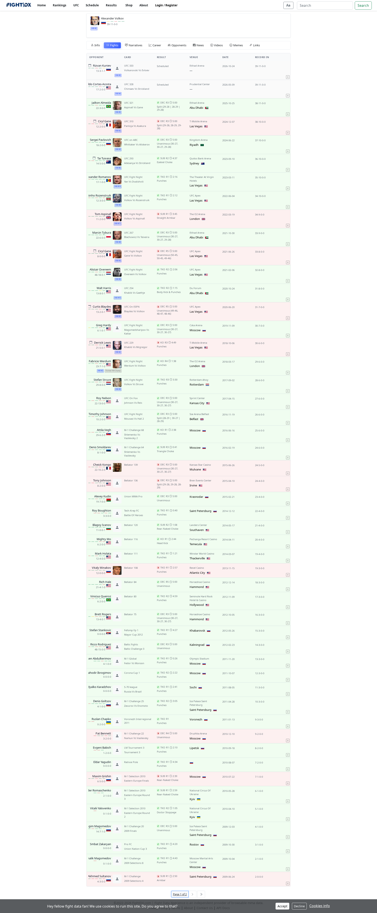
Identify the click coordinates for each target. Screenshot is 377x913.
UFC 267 (128, 232)
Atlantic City (197, 573)
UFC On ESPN (132, 306)
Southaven (197, 530)
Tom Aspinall (103, 214)
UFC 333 (128, 65)
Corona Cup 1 (132, 672)
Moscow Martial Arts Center (201, 860)
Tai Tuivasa (104, 158)
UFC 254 (128, 288)
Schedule (92, 5)
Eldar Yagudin (102, 762)
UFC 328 (128, 84)
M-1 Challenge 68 (134, 430)
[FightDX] (18, 5)
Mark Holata (103, 553)
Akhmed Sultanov (99, 876)
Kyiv (192, 799)
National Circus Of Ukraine (200, 792)
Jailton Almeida (101, 103)
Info (97, 45)
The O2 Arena (197, 214)
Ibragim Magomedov (97, 826)
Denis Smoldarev (100, 447)
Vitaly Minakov (101, 568)
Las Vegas (196, 126)
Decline (299, 906)
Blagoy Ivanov (102, 525)
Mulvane (195, 469)
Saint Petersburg (200, 511)
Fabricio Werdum (100, 361)
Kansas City (197, 403)
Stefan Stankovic (100, 630)
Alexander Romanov (98, 177)
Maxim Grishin (101, 776)
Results (111, 5)
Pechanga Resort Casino (203, 539)
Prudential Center (200, 84)
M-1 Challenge (132, 858)
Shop (128, 5)
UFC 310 (128, 121)
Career (157, 45)
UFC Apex (195, 195)
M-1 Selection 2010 (134, 776)
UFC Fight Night (133, 177)
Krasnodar (196, 497)
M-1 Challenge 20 (134, 826)
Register (171, 5)
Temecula (196, 544)
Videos (218, 45)
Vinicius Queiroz (100, 596)
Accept (282, 906)
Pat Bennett (103, 733)
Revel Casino (197, 567)
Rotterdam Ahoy (199, 379)
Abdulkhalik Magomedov (94, 858)
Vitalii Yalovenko (100, 808)
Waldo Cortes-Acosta (97, 84)
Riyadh (194, 145)
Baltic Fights (131, 644)
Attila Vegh (104, 430)
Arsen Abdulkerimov (98, 658)
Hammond (197, 587)
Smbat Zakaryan (100, 844)
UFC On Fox (131, 398)
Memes (238, 45)
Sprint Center (197, 398)
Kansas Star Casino (200, 464)
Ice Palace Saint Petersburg (198, 702)
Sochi (193, 687)
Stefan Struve (102, 380)
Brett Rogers (103, 614)
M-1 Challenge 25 (134, 701)
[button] (287, 70)
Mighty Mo (104, 539)
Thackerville (197, 558)
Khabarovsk (197, 630)
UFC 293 (128, 158)
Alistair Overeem (100, 269)
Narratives (135, 45)
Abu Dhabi (196, 108)
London (195, 219)
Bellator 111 (131, 553)
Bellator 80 (130, 596)
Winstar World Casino (202, 553)
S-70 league (130, 687)
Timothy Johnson (100, 414)
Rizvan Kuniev (102, 65)
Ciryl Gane (104, 121)
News (200, 45)
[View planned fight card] (89, 65)
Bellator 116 (131, 539)
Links (256, 45)
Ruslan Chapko (101, 719)
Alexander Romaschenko (95, 790)
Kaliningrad (197, 645)
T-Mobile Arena (198, 121)
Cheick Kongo (102, 465)
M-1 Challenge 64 (134, 447)
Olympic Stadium (199, 658)
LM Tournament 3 (134, 747)
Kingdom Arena (198, 139)
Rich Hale (105, 582)
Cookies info (319, 905)
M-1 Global (130, 658)
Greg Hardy (103, 325)
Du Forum (195, 288)
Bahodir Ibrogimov (98, 673)
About (143, 5)
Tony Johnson (102, 480)
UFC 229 (128, 342)
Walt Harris (104, 288)
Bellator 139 (131, 464)
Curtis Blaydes (102, 306)
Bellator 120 (131, 525)
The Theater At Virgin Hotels (202, 178)
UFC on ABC (131, 139)
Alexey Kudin (102, 496)
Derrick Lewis (102, 343)
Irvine (193, 485)
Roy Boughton (101, 510)
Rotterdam (197, 384)
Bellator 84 (130, 582)
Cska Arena (196, 325)
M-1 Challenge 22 (134, 733)
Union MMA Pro (133, 496)
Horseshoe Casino (200, 582)
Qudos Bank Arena (200, 158)
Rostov (194, 844)
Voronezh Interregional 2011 (137, 720)
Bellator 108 (131, 567)
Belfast (194, 419)
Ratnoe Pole (131, 762)
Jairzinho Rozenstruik (97, 195)
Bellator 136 (131, 480)
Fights (114, 45)
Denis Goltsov (102, 701)
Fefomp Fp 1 (131, 630)
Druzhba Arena (198, 733)
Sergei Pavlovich (100, 140)
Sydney (194, 163)
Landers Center (198, 525)
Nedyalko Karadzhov (97, 687)
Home (41, 5)
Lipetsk (194, 748)
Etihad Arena (197, 65)
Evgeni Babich (102, 747)
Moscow (195, 330)
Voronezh (196, 719)
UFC (76, 5)
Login (159, 5)
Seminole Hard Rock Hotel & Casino (201, 598)
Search (363, 5)
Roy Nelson (103, 398)
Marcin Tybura (101, 232)
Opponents (178, 45)
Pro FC (128, 844)
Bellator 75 (130, 614)
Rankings (59, 5)
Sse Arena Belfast (199, 414)
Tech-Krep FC (131, 510)
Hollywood (197, 605)
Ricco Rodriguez (100, 644)
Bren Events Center (200, 480)
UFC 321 (128, 102)
